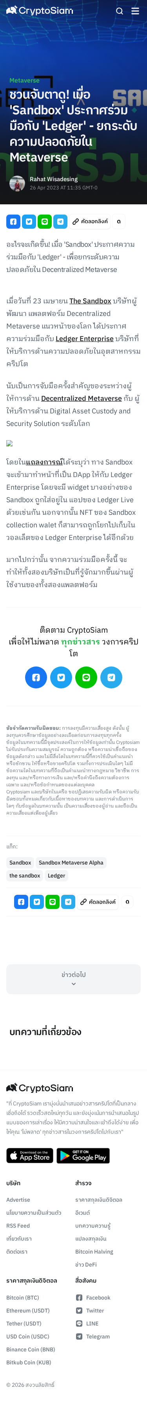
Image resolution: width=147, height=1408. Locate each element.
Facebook (98, 1298)
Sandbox (20, 862)
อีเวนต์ (82, 1213)
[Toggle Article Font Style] (118, 221)
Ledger (56, 875)
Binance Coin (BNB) (30, 1350)
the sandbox (24, 875)
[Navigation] (135, 11)
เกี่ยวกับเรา (19, 1239)
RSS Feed (18, 1226)
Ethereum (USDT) (28, 1311)
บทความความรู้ (93, 1226)
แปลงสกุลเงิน (91, 1239)
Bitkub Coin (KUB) (28, 1362)
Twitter (95, 1311)
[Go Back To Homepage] (39, 11)
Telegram (98, 1337)
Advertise (18, 1200)
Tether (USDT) (24, 1324)
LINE (92, 1324)
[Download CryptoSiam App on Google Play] (83, 1156)
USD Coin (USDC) (27, 1337)
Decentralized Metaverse (81, 399)
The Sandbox (90, 301)
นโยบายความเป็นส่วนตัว (33, 1213)
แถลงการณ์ (44, 462)
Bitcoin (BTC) (22, 1298)
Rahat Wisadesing (54, 179)
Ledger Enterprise (85, 339)
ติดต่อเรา (16, 1252)
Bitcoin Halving (94, 1252)
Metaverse (24, 80)
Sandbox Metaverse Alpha (71, 862)
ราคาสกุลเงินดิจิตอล (98, 1200)
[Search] (119, 11)
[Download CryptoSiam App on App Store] (29, 1156)
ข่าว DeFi (86, 1265)
